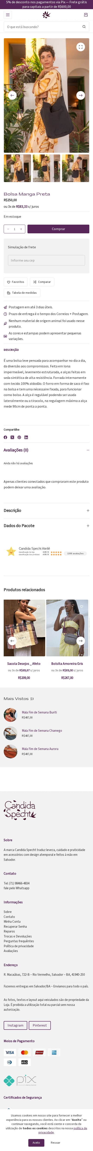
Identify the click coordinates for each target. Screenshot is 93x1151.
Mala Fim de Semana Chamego (42, 730)
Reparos (9, 931)
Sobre (8, 912)
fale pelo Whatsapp (16, 888)
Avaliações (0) (16, 450)
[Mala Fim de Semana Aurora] (11, 751)
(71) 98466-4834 (19, 883)
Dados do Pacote (19, 526)
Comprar (58, 229)
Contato (9, 917)
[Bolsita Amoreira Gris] (31, 628)
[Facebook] (5, 437)
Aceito (36, 1143)
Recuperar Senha (15, 926)
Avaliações (11, 951)
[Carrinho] (86, 15)
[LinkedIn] (26, 437)
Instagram (15, 1025)
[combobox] (41, 27)
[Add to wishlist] (45, 606)
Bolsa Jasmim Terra (74, 663)
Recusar (55, 1143)
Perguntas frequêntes (19, 941)
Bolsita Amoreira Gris (31, 663)
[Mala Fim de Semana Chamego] (11, 733)
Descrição (12, 511)
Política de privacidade (19, 946)
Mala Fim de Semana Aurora (40, 749)
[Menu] (8, 15)
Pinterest (40, 1025)
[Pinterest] (19, 437)
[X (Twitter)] (12, 437)
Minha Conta (12, 921)
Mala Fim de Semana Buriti (39, 712)
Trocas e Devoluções (18, 936)
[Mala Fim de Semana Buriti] (11, 715)
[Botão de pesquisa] (84, 27)
